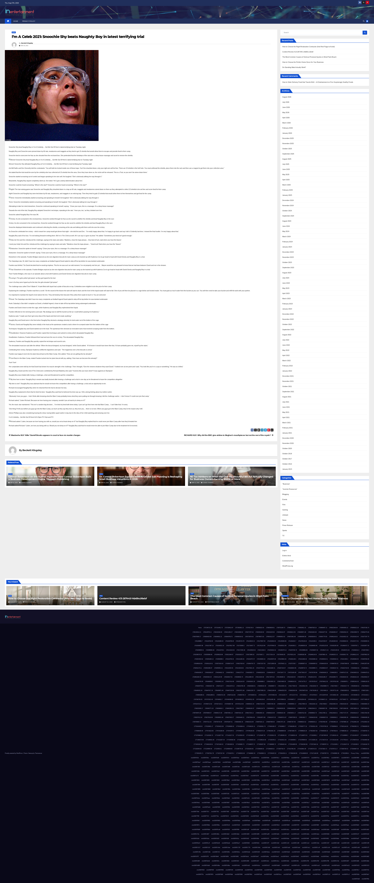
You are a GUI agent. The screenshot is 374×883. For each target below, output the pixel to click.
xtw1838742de (255, 784)
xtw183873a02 (286, 780)
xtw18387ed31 (326, 865)
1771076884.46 (198, 735)
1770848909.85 (281, 731)
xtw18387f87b (209, 874)
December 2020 (288, 438)
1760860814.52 (281, 636)
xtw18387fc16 (336, 874)
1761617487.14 (209, 645)
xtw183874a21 (256, 789)
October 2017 (287, 459)
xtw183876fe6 (245, 807)
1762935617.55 (344, 654)
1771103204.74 (209, 735)
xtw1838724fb (225, 771)
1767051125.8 (262, 695)
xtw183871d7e (256, 766)
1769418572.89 (261, 717)
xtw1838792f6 (256, 825)
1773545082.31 (261, 753)
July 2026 (285, 102)
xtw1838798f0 (315, 825)
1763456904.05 (354, 659)
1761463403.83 (333, 641)
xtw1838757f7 (345, 793)
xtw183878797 (335, 816)
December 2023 (288, 252)
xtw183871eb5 (286, 766)
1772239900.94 (207, 748)
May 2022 (285, 350)
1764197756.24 (260, 668)
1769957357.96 (291, 722)
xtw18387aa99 (265, 834)
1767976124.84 (239, 704)
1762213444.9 (261, 650)
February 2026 (287, 128)
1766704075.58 (303, 690)
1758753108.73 (281, 627)
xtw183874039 (225, 784)
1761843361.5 (292, 645)
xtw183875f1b (275, 798)
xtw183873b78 (326, 780)
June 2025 (286, 169)
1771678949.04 (302, 740)
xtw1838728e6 (285, 771)
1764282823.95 (292, 668)
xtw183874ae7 (276, 789)
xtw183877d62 (355, 811)
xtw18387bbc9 (196, 843)
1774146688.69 (303, 753)
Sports (284, 530)
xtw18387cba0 (286, 847)
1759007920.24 (312, 627)
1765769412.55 (323, 681)
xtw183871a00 (216, 766)
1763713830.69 (271, 663)
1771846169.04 (208, 744)
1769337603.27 (229, 717)
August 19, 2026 (289, 602)
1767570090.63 (281, 699)
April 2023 (286, 293)
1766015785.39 (240, 686)
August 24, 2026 (107, 602)
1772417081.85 (291, 748)
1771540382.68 (231, 740)
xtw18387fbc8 (316, 874)
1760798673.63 (259, 636)
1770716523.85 (209, 731)
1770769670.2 (240, 731)
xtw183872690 (255, 771)
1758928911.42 (302, 627)
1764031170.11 (197, 668)
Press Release (287, 525)
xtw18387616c (305, 798)
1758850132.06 (291, 627)
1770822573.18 (260, 731)
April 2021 (286, 417)
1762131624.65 (230, 650)
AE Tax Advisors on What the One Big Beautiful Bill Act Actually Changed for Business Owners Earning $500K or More (231, 478)
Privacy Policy (28, 21)
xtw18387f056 (220, 870)
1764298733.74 (302, 668)
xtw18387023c (195, 757)
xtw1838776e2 (235, 811)
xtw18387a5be (345, 829)
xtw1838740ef (235, 784)
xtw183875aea (206, 798)
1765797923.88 (334, 681)
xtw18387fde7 (365, 874)
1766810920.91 (344, 690)
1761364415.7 (292, 641)
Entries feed (286, 555)
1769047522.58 (302, 713)
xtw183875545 (305, 793)
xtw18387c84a (256, 847)
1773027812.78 (209, 753)
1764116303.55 (229, 668)
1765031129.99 (217, 677)
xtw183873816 (195, 780)
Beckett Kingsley (27, 43)
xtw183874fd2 (365, 789)
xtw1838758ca (355, 793)
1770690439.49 (198, 731)
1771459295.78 (365, 735)
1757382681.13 (239, 627)
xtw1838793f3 (265, 825)
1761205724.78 (240, 641)
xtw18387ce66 (356, 847)
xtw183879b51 (365, 825)
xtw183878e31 (306, 820)
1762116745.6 (220, 650)
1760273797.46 (249, 632)
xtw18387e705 (305, 861)
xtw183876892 (276, 802)
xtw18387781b (265, 811)
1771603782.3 (272, 740)
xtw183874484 (295, 784)
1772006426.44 (282, 744)
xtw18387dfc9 (235, 861)
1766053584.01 (251, 686)
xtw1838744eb (305, 784)
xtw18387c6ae (226, 847)
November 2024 (288, 205)
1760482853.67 (333, 632)
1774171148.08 (314, 753)
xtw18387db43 (295, 856)
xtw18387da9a (265, 856)
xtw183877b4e (335, 811)
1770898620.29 (302, 731)
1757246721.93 (208, 627)
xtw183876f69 (216, 807)
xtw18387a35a (265, 829)
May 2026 (285, 112)
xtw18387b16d (195, 838)
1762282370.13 (282, 650)
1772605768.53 (344, 748)
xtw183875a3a (196, 798)
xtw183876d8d (196, 807)
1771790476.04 (354, 740)
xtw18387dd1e (345, 856)
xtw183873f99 (206, 784)
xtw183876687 (225, 802)
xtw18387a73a (195, 834)
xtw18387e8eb (365, 861)
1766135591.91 (282, 686)
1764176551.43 (250, 668)
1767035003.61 (252, 695)
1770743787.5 (230, 731)
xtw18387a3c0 (275, 829)
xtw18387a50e (325, 829)
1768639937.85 (322, 708)
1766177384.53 (292, 686)
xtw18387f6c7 (355, 870)
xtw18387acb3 (295, 834)
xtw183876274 (335, 798)
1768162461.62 (313, 704)
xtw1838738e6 (236, 780)
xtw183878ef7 (336, 820)
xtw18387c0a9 (275, 843)
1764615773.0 (240, 672)
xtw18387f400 (326, 870)
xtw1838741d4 (245, 784)
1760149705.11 (207, 632)
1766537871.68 (240, 690)
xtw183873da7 (346, 780)
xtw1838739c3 (266, 780)
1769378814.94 (250, 717)
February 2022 (287, 366)
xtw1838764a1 (196, 802)
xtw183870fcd (266, 762)
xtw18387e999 (196, 865)
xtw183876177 (315, 798)
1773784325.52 (272, 753)
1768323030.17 (198, 708)
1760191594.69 (217, 632)
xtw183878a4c (246, 820)
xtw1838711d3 (335, 762)
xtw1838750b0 (195, 793)
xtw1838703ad (235, 757)
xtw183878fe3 (365, 820)
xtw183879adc (345, 825)
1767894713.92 (207, 704)
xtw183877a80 (305, 811)
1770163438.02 (198, 726)
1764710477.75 (281, 672)
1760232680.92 (238, 632)
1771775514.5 (344, 740)
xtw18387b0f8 (345, 834)
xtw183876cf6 (365, 802)
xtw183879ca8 (216, 829)
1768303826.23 (365, 704)
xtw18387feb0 (356, 879)
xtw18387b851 (325, 838)
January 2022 (287, 371)
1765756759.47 (313, 681)
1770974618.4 (334, 731)
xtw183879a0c (325, 825)
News (13, 32)
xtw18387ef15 (355, 865)
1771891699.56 (229, 744)
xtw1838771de (285, 807)
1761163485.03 (219, 641)
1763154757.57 (250, 659)
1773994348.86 (293, 753)
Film (283, 504)
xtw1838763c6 (355, 798)
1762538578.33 (197, 654)
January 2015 (287, 469)
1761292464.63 (271, 641)
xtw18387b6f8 (305, 838)
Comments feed (288, 561)
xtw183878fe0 (355, 820)
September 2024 (288, 216)
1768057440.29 (271, 704)
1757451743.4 (250, 627)
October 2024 (287, 211)
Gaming (285, 510)
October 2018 (287, 453)
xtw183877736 (245, 811)
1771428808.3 (344, 735)
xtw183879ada (335, 825)
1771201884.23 (250, 735)
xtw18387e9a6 (206, 865)
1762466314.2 (355, 650)
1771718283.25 (313, 740)
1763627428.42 (240, 663)
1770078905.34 (344, 722)
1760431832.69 (312, 632)
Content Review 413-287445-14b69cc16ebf (297, 52)
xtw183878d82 (296, 820)
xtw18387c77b (246, 847)
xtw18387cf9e (197, 852)
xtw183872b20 (345, 771)
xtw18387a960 (245, 834)
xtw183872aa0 (326, 771)
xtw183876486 (365, 798)
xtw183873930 (246, 780)
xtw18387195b (206, 766)
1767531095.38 (271, 699)
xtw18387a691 (355, 829)
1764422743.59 (344, 668)
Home (15, 21)
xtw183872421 (205, 771)
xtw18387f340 (316, 870)
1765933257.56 (210, 686)
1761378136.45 (302, 641)
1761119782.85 (209, 641)
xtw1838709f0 (355, 757)
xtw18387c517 (196, 847)
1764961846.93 (196, 677)
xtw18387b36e (255, 838)
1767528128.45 (260, 699)
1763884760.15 (334, 663)
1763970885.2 (355, 663)
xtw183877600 (225, 811)
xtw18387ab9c (275, 834)
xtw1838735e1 (345, 775)
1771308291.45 (292, 735)
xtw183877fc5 (205, 816)
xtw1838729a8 (315, 771)
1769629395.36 (344, 717)
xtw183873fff (215, 784)
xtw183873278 (255, 775)
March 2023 (286, 298)
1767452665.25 (239, 699)
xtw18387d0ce (236, 852)
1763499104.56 (198, 663)
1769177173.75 (344, 713)
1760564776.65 (365, 632)
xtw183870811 (325, 757)
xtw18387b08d (325, 834)
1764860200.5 (334, 672)
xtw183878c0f (276, 820)
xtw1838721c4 (335, 766)
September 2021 (288, 391)
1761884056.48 (313, 645)
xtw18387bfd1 (255, 843)
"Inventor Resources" (289, 489)
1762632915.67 (239, 654)
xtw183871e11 (266, 766)
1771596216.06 (261, 740)
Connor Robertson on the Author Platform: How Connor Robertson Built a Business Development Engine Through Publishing (49, 478)
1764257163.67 (281, 668)
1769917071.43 (281, 722)
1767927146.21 (218, 704)
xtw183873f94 (196, 784)
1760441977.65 (322, 632)
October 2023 (287, 262)
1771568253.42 (251, 740)
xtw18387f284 (258, 870)
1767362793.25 (198, 699)
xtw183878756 (315, 816)
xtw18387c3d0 (335, 843)
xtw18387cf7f (365, 847)
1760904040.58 (302, 636)
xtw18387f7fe (200, 874)
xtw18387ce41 (346, 847)
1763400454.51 (334, 659)
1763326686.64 (313, 659)
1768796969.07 (207, 713)
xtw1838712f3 (345, 762)
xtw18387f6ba (346, 870)
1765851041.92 (354, 681)
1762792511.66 (291, 654)
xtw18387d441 (306, 852)
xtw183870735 (295, 757)
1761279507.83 (261, 641)
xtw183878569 (285, 816)
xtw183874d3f (316, 789)
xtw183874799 (345, 784)
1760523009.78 (354, 632)
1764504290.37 (198, 672)
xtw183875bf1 (236, 798)
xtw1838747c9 (355, 784)
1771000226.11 (354, 731)
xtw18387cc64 (326, 847)
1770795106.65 (250, 731)
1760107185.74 (365, 627)
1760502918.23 (344, 632)
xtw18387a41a (285, 829)
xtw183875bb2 (226, 798)
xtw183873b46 (315, 780)
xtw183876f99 (236, 807)
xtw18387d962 (235, 856)
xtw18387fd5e (355, 874)
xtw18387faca (277, 874)
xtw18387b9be (345, 838)
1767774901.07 (365, 699)
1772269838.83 (228, 748)
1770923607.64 (313, 731)
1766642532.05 (282, 690)
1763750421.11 (282, 663)
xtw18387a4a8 (305, 829)
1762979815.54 (365, 654)
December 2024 (288, 200)
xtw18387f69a (336, 870)
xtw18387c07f (265, 843)
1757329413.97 (229, 627)
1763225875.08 (271, 659)
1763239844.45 (282, 659)
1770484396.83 (292, 726)
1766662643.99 (292, 690)
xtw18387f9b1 (248, 874)
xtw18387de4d (206, 861)
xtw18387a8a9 (225, 834)
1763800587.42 (302, 663)
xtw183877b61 (345, 811)
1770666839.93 (365, 726)
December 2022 (288, 314)
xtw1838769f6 (295, 802)
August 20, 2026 (198, 602)
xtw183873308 (275, 775)
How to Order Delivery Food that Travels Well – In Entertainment (305, 82)
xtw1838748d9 (206, 789)
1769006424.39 (281, 713)
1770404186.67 (271, 726)
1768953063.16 (260, 713)
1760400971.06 (301, 632)
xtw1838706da (285, 757)
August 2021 (286, 397)
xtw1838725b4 (245, 771)
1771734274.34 (323, 740)
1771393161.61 (334, 735)
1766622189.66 (271, 690)
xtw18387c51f (206, 847)
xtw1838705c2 (275, 757)
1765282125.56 (312, 677)
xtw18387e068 (245, 861)
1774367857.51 (324, 753)
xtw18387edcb (336, 865)
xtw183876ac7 (305, 802)
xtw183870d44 (227, 762)
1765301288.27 (322, 677)
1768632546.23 (312, 708)
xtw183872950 (295, 771)
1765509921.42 (219, 681)
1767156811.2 (303, 695)
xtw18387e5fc (295, 861)
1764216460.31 (271, 668)
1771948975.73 (250, 744)
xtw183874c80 (296, 789)
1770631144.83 (344, 726)
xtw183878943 (216, 820)
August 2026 (286, 97)
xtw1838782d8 (255, 816)
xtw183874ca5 (306, 789)
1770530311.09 (313, 726)
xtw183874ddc (336, 789)
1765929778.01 (199, 686)
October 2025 (287, 149)
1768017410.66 (260, 704)
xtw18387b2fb (225, 838)
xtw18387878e (325, 816)
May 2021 (285, 412)
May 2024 (285, 231)
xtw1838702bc (205, 757)
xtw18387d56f (345, 852)
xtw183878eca (326, 820)
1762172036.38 (240, 650)
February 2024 (287, 242)
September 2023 (288, 267)
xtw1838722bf (365, 766)
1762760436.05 (281, 654)
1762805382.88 (302, 654)
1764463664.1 (365, 668)
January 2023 (287, 309)
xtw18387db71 (305, 856)
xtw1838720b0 (316, 766)
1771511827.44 (220, 740)
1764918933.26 (354, 672)
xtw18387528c (245, 793)
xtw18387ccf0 (336, 847)
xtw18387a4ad (315, 829)
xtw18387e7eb (335, 861)
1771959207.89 (261, 744)
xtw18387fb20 (287, 874)
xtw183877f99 (195, 816)
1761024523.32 (344, 636)
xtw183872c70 (195, 775)
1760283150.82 (259, 632)
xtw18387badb (365, 838)
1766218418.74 (313, 686)
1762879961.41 (323, 654)
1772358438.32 (270, 748)
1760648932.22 (217, 636)
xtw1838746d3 (335, 784)
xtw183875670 (326, 793)
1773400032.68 (240, 753)
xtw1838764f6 (216, 802)
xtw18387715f (275, 807)
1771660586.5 (292, 740)
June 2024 (286, 226)
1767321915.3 (365, 695)
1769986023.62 (302, 722)
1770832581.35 (271, 731)
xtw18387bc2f (206, 843)
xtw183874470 (285, 784)
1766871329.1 (365, 690)
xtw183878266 (245, 816)
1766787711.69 (334, 690)
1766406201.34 (198, 690)
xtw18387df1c (216, 861)
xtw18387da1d (245, 856)
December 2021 (288, 376)
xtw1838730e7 (245, 775)
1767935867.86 (228, 704)
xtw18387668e (236, 802)
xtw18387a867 (205, 834)
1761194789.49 (229, 641)
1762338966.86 (303, 650)
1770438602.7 (282, 726)
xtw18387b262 (215, 838)
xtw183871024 (276, 762)
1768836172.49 (217, 713)
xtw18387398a (256, 780)
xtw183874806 (365, 784)
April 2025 (286, 180)
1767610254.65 (301, 699)
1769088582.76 (312, 713)
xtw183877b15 (325, 811)
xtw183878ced (286, 820)
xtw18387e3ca (275, 861)
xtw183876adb (315, 802)
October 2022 (287, 324)
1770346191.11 (251, 726)
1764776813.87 (302, 672)
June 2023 (286, 283)
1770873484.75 (292, 731)
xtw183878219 (225, 816)
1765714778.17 (302, 681)
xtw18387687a (266, 802)
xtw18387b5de (285, 838)
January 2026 (287, 133)
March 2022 (286, 360)
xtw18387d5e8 (365, 852)
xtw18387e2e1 (265, 861)
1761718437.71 (250, 645)
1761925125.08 (323, 645)
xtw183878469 (275, 816)
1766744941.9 (324, 690)
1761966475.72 (344, 645)
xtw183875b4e (216, 798)
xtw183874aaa (266, 789)
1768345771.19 (209, 708)
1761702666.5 (240, 645)
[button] (363, 21)
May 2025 (285, 174)
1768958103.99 (270, 713)
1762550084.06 (208, 654)
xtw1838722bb (355, 766)
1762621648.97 (229, 654)
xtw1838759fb (365, 793)
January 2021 (287, 433)
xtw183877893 (275, 811)
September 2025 (288, 154)
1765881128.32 (365, 681)
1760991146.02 (333, 636)
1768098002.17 (292, 704)
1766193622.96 (303, 686)
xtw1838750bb (205, 793)
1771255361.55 (271, 735)
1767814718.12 (197, 704)
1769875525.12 (259, 722)
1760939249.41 (312, 636)
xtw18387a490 (295, 829)
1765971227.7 (220, 686)
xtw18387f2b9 (268, 870)
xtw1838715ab (365, 762)
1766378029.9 (365, 686)
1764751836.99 (292, 672)
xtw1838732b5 (265, 775)
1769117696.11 (323, 713)
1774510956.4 (345, 753)
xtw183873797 (365, 775)
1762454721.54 (345, 650)
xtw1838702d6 (215, 757)
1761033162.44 (354, 636)
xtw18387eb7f (266, 865)
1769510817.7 (303, 717)
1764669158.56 (260, 672)
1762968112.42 (354, 654)
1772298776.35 (238, 748)
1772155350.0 (355, 744)
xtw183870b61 (217, 762)
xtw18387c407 (355, 843)
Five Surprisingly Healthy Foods (341, 82)
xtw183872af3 (335, 771)
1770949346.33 (323, 731)
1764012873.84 (365, 663)
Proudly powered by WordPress (14, 753)
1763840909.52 (313, 663)
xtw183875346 (275, 793)
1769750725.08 (217, 722)
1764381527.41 (334, 668)
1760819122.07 (270, 636)
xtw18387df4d (225, 861)
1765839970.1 (344, 681)
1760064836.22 (344, 627)
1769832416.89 (249, 722)
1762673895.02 (250, 654)
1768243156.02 (344, 704)
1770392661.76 (261, 726)
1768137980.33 (302, 704)
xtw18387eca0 (315, 865)
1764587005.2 (230, 672)
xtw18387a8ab (235, 834)
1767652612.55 (312, 699)
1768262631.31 (354, 704)
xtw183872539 (235, 771)
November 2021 (288, 381)
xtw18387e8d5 (355, 861)
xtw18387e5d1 (285, 861)
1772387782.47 (280, 748)
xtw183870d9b (237, 762)
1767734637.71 (344, 699)
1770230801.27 (208, 726)
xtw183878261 (235, 816)
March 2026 (286, 123)
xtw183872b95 (355, 771)
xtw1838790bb (206, 825)
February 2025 (287, 190)
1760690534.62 (238, 636)
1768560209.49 (291, 708)
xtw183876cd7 (355, 802)
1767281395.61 (344, 695)
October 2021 (287, 386)
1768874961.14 (228, 713)
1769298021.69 (219, 717)
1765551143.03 (240, 681)
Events (284, 499)
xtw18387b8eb (335, 838)
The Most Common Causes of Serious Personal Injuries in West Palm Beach (309, 57)
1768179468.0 (323, 704)
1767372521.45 (208, 699)
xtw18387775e (255, 811)
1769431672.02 (271, 717)
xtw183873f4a (365, 780)
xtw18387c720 (236, 847)
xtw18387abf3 (285, 834)
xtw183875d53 (256, 798)
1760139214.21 (197, 632)
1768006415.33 (250, 704)
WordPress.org (287, 566)
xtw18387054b (265, 757)
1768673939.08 (333, 708)
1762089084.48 (210, 650)
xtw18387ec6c (305, 865)
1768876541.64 (239, 713)
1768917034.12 (249, 713)
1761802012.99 (282, 645)
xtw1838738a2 (225, 780)
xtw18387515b (225, 793)
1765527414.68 (229, 681)
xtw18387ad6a (305, 834)
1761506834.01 (344, 641)
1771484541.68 (210, 740)
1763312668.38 (302, 659)
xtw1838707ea (315, 757)
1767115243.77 (283, 695)
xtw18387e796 (325, 861)
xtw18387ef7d (365, 865)
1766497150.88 (229, 690)
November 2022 (288, 319)
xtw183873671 (355, 775)
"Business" (286, 484)
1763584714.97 (229, 663)
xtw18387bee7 (236, 843)
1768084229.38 (281, 704)
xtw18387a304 (255, 829)
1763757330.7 (292, 663)
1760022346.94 (333, 627)
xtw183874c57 (286, 789)
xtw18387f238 (239, 870)
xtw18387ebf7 (285, 865)
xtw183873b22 (305, 780)
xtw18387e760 (315, 861)
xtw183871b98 (226, 766)
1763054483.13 (209, 659)
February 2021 (287, 428)
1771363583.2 (313, 735)
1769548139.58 (313, 717)
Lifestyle (285, 515)
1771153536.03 (240, 735)
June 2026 (286, 107)
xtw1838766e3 (246, 802)
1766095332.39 (261, 686)
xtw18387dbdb (315, 856)
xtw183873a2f (295, 780)
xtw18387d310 (276, 852)
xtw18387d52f (336, 852)
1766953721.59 (221, 695)
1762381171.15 (324, 650)
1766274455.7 (334, 686)
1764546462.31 (219, 672)
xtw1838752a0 (255, 793)
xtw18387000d (365, 753)
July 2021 (285, 402)
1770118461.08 (354, 722)
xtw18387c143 (285, 843)
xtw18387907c (196, 825)
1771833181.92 (198, 744)
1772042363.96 (303, 744)
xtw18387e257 (255, 861)
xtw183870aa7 (196, 762)
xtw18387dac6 (275, 856)
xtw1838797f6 (295, 825)
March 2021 (286, 422)
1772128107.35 (344, 744)
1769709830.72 (197, 722)
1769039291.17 (291, 713)
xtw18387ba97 (355, 838)
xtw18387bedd (226, 843)
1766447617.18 (208, 690)
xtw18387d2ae (266, 852)
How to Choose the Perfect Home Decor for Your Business (303, 62)
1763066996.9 (219, 659)
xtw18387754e (195, 811)
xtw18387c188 (295, 843)
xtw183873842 (215, 780)
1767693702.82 (333, 699)
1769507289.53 (292, 717)
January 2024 (287, 247)
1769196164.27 (354, 713)
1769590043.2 (334, 717)
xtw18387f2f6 (287, 870)
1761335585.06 (282, 641)
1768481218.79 (260, 708)
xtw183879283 (246, 825)
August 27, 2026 (16, 602)
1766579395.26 (261, 690)
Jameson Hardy (303, 602)
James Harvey (30, 602)
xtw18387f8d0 (219, 874)
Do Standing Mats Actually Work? (294, 67)
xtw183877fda (215, 816)
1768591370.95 (301, 708)
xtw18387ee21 (346, 865)
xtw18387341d (295, 775)
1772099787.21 (324, 744)
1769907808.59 (270, 722)
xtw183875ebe (266, 798)
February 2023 (287, 304)
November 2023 (288, 257)
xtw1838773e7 (345, 807)
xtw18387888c (365, 816)
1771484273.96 (199, 740)
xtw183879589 (285, 825)
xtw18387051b (255, 757)
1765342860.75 (333, 677)
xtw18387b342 (245, 838)
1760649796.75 (228, 636)
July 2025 (285, 164)
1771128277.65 (219, 735)
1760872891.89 (291, 636)
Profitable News (213, 602)
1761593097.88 (198, 645)
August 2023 (286, 273)
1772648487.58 (354, 748)
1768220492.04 (333, 704)
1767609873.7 (291, 699)
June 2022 (286, 345)
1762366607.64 (313, 650)
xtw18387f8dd (229, 874)
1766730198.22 (313, 690)
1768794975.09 (196, 713)
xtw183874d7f (326, 789)
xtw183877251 (295, 807)
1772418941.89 (301, 748)
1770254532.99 (219, 726)
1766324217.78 (344, 686)
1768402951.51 (229, 708)
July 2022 (285, 340)
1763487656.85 (365, 659)
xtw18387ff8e (365, 879)
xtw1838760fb (295, 798)
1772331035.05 (249, 748)
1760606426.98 (207, 636)
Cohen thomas (26, 482)
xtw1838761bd (325, 798)
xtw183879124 (226, 825)
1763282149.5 (292, 659)
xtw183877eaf (365, 811)
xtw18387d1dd (246, 852)
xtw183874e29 (346, 789)
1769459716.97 (282, 717)
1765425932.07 (365, 677)
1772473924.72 (322, 748)
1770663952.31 (354, 726)
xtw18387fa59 (268, 874)
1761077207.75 (365, 636)
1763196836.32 (261, 659)
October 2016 (287, 464)
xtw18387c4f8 (365, 843)
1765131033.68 (259, 677)
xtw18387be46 (216, 843)
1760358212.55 (291, 632)
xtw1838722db (195, 771)
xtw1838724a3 (215, 771)
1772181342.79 (365, 744)
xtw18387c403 (345, 843)
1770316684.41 (240, 726)
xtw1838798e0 (305, 825)
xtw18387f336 (307, 870)
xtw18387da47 (255, 856)
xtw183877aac (315, 811)
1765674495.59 (281, 681)
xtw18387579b (336, 793)
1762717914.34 (270, 654)
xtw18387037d (225, 757)
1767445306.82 (228, 699)
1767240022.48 (334, 695)
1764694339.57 (271, 672)
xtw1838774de (365, 807)
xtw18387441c (275, 784)
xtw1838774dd (355, 807)
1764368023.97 (323, 668)
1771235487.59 (261, 735)
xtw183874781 (121, 602)
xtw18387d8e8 (215, 856)
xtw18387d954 (225, 856)
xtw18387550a (295, 793)
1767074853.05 (272, 695)
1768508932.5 (270, 708)
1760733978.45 (249, 636)
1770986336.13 (344, 731)
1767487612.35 (250, 699)
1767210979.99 (323, 695)
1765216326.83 (291, 677)
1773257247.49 (220, 753)
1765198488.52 (280, 677)
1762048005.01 (199, 650)
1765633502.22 (271, 681)
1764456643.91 (355, 668)
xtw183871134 (306, 762)
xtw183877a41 (295, 811)
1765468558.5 (209, 681)
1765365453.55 (344, 677)
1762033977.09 (365, 645)
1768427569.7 (240, 708)
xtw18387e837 (345, 861)
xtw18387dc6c (335, 856)
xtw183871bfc (236, 766)
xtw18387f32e (297, 870)
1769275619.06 (208, 717)
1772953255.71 (199, 753)
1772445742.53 (312, 748)
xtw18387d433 (296, 852)
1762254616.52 (271, 650)
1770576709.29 (323, 726)
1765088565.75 (238, 677)
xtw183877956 (285, 811)
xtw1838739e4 (276, 780)
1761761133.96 (261, 645)
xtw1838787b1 (345, 816)
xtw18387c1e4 (305, 843)
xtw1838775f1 (215, 811)
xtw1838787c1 (355, 816)
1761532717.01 (354, 641)
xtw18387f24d (249, 870)
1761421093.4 (313, 641)
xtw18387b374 (265, 838)
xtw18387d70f (205, 856)
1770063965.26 (333, 722)
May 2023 (285, 288)
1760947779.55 (323, 636)
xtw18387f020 (200, 870)
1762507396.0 (365, 650)
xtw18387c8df (266, 847)
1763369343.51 (323, 659)
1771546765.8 (241, 740)
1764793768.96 (313, 672)
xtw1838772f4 (325, 807)
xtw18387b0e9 (335, 834)
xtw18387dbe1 (325, 856)
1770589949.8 (334, 726)
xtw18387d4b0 (316, 852)
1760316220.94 (270, 632)
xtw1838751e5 (235, 793)
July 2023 (285, 278)
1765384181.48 (354, 677)
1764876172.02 (344, 672)
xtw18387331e (285, 775)
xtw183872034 (306, 766)
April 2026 (286, 117)
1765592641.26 (250, 681)
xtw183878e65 (316, 820)
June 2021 (286, 407)
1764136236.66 (239, 668)
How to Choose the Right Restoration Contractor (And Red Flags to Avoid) (308, 46)
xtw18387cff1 (216, 852)
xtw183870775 (305, 757)
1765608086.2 (261, 681)
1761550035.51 (365, 641)
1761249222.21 (250, 641)
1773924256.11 (282, 753)
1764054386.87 (208, 668)
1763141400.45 (240, 659)
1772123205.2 (334, 744)
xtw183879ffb (235, 829)
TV (283, 535)
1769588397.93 (323, 717)
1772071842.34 (313, 744)
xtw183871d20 (246, 766)
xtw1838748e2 (216, 789)
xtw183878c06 (266, 820)
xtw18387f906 (239, 874)
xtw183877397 (335, 807)
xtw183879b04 (355, 825)
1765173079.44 (270, 677)
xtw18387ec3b (295, 865)
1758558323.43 (259, 627)
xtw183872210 (345, 766)
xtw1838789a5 (236, 820)
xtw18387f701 (365, 870)
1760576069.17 (196, 636)
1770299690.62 (229, 726)
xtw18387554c (315, 793)
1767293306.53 (355, 695)
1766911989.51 (210, 695)
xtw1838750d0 (215, 793)
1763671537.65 (261, 663)
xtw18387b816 (315, 838)
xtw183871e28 (276, 766)
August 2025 (286, 159)
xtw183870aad (206, 762)
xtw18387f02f (210, 870)
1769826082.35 (238, 722)
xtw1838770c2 (265, 807)
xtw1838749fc (246, 789)
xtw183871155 (315, 762)
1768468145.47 (250, 708)
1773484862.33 (251, 753)
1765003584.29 (207, 677)
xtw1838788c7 (196, 820)
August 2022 (286, 335)
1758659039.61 (270, 627)
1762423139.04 (334, 650)
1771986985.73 (271, 744)
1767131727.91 (293, 695)
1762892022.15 (333, 654)
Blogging (285, 494)
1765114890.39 (249, 677)
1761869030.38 (302, 645)
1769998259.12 (312, 722)
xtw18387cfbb (206, 852)
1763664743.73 (250, 663)
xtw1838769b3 (286, 802)
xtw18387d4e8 (326, 852)
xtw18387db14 (285, 856)
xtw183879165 (236, 825)
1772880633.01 (365, 748)
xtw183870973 (345, 757)
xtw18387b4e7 (275, 838)
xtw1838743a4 (265, 784)
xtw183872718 (265, 771)
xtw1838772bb (305, 807)
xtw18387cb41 (276, 847)
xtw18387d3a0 (286, 852)
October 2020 (287, 448)
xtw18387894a (226, 820)
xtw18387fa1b (258, 874)
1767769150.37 (354, 699)
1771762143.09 (334, 740)
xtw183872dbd (205, 775)
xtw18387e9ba (216, 865)
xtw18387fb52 (307, 874)
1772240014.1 (218, 748)
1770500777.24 (302, 726)
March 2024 (286, 236)
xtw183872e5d (225, 775)
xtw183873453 (305, 775)
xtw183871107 (296, 762)
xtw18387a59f (335, 829)
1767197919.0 (313, 695)
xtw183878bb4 (256, 820)
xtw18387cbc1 (306, 847)
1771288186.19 (282, 735)
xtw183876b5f (325, 802)
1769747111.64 (207, 722)
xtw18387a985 (255, 834)
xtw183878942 (206, 820)
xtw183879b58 (196, 829)
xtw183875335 (265, 793)
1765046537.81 (228, 677)
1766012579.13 (230, 686)
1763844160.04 (323, 663)
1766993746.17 (241, 695)
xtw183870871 (335, 757)
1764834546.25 (323, 672)
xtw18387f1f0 (229, 870)
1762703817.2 (260, 654)
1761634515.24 (219, 645)
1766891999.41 (200, 695)
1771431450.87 (354, 735)
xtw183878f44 (346, 820)
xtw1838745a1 (315, 784)
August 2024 (286, 221)
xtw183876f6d (226, 807)
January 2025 (287, 195)
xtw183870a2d (365, 757)
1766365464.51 (355, 686)
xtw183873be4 (336, 780)
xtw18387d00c (226, 852)
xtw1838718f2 (196, 766)
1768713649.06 (344, 708)
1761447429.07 (322, 641)
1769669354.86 (354, 717)
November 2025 (288, 143)
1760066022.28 (354, 627)
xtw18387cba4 (296, 847)
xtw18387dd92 (365, 856)
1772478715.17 (333, 748)
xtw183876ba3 (335, 802)
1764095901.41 (218, 668)
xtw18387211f (325, 766)
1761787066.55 (271, 645)
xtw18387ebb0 (276, 865)
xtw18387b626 (295, 838)
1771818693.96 (365, 740)
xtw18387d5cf (355, 852)
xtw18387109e (286, 762)
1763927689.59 (344, 663)
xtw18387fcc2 (346, 874)
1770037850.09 (323, 722)
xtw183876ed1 (206, 807)
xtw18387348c (315, 775)
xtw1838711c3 (325, 762)
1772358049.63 (259, 748)
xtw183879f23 (226, 829)
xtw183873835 (205, 780)
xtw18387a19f (245, 829)
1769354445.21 (240, 717)
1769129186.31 (333, 713)
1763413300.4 (344, 659)
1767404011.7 (219, 699)
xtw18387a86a (215, 834)
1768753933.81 (365, 708)
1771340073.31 (303, 735)
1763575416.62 (219, 663)
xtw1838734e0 (325, 775)
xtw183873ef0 (355, 780)
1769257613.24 (198, 717)
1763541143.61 (208, 663)
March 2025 (286, 185)
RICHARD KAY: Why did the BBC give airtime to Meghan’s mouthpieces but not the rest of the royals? (228, 435)
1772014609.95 (292, 744)
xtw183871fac (296, 766)
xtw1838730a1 (235, 775)
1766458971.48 (219, 690)
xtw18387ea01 (246, 865)
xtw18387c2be (315, 843)
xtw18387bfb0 (246, 843)
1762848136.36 (312, 654)
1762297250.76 (292, 650)
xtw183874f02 (355, 789)
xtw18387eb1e (256, 865)
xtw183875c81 (246, 798)
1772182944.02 (197, 748)
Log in (284, 550)
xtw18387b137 (355, 834)
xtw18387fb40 (297, 874)
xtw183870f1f (256, 762)
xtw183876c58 (345, 802)
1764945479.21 (365, 672)
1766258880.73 (324, 686)
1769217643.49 (365, 713)
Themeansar (38, 753)
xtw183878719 (305, 816)
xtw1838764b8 (206, 802)
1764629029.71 (250, 672)
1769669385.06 (365, 717)
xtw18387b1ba (205, 838)
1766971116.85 (231, 695)
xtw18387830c (265, 816)
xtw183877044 (255, 807)
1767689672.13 (322, 699)
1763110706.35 (229, 659)
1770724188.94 (219, 731)
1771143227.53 (229, 735)
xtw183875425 (285, 793)
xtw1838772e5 (315, 807)
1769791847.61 (228, 722)
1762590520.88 (218, 654)
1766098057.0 (272, 686)
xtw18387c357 (325, 843)
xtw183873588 (335, 775)
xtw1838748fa (226, 789)
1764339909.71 (313, 668)
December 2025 (288, 138)
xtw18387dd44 (355, 856)
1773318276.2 (230, 753)
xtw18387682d (256, 802)
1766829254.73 (355, 690)
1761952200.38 (334, 645)
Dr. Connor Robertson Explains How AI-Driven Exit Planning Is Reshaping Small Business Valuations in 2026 (140, 478)
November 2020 (288, 443)
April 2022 (286, 355)
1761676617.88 (230, 645)
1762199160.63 (251, 650)
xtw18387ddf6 (196, 861)
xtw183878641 (295, 816)
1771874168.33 (219, 744)
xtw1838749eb (236, 789)
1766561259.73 (250, 690)
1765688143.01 (292, 681)
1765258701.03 (301, 677)
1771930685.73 (240, 744)
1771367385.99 (323, 735)
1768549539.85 (280, 708)
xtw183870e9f (246, 762)
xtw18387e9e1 (236, 865)
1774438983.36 (335, 753)
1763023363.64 (198, 659)
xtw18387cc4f (316, 847)
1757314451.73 (218, 627)
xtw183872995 (305, 771)
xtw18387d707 (195, 856)
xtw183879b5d (206, 829)
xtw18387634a (345, 798)
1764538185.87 (209, 672)
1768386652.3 (219, 708)
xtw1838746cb (325, 784)
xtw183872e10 (215, 775)
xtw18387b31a (235, 838)
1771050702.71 (365, 731)
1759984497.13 (322, 627)
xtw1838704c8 (245, 757)
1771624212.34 (282, 740)
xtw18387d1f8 (256, 852)
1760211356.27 (228, 632)
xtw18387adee (315, 834)
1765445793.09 (198, 681)
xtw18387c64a (216, 847)
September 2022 (288, 329)
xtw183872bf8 (365, 771)
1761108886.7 (199, 641)
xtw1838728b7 (275, 771)
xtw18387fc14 (326, 874)
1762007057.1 (355, 645)
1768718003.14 (354, 708)
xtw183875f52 (285, 798)
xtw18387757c (205, 811)
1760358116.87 (281, 632)
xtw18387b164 (365, 834)
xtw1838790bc (216, 825)
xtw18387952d (275, 825)
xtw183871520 (355, 762)
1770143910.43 (365, 722)
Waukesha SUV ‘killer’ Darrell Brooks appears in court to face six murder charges (45, 435)
